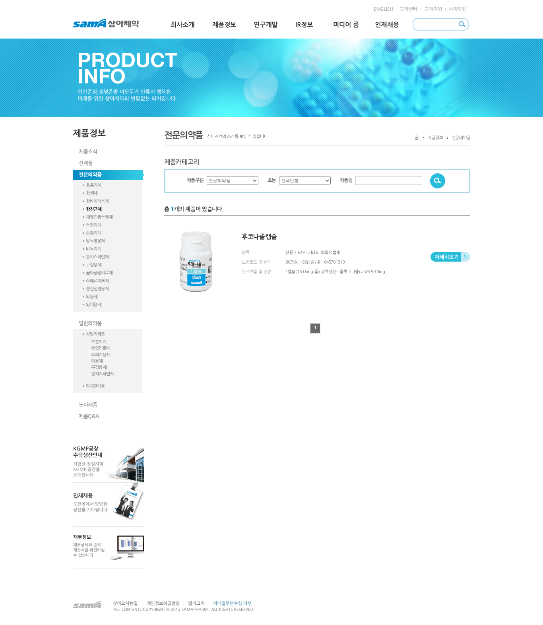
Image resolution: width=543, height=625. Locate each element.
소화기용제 (100, 355)
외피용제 (93, 305)
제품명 (346, 180)
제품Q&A (89, 416)
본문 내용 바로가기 (16, 3)
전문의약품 (90, 174)
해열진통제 (100, 348)
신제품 (86, 163)
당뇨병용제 (95, 241)
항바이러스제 (97, 201)
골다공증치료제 (99, 273)
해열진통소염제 (99, 217)
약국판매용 (95, 386)
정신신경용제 (97, 289)
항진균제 (93, 209)
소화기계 (93, 225)
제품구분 (195, 180)
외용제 (91, 297)
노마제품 (88, 405)
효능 (272, 180)
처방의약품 (95, 334)
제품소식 (88, 151)
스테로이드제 (97, 281)
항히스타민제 (97, 257)
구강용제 (93, 265)
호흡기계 (93, 185)
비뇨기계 (93, 249)
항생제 (91, 193)
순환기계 (93, 233)
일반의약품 (90, 323)
